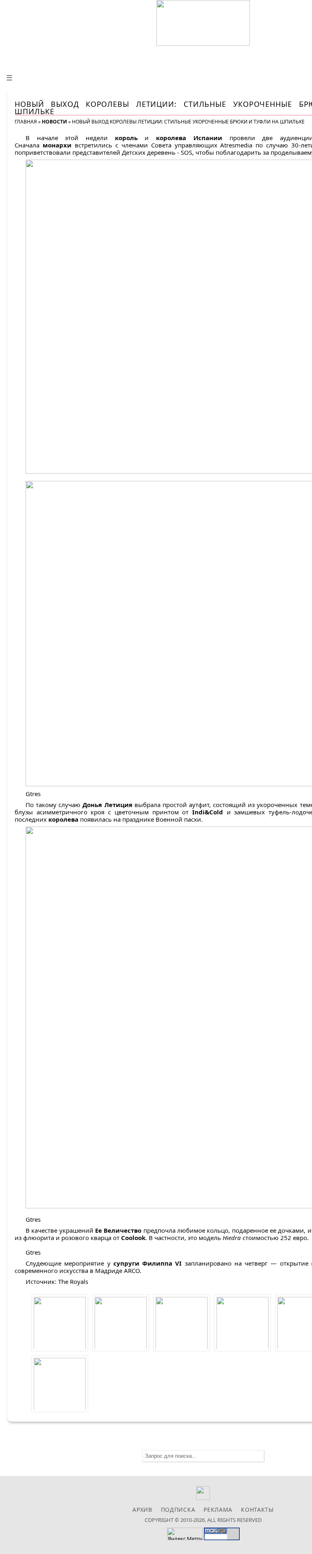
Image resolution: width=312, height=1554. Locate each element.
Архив (142, 1509)
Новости (54, 121)
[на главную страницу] (203, 23)
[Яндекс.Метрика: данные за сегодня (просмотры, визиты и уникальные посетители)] (185, 1534)
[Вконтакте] (203, 1498)
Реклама (218, 1509)
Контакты (257, 1509)
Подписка (178, 1509)
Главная (26, 121)
